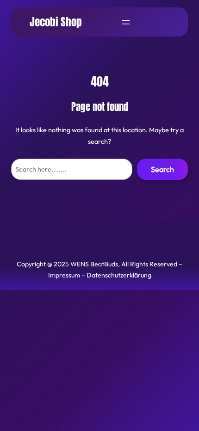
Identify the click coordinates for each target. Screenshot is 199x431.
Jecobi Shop (56, 22)
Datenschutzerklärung (119, 275)
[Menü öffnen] (125, 22)
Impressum (64, 275)
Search (162, 169)
